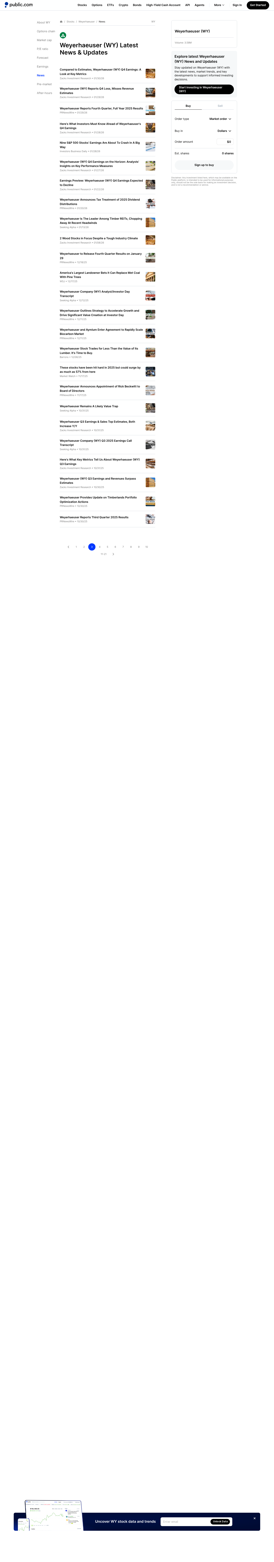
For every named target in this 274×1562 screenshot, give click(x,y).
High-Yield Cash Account (163, 5)
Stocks (82, 5)
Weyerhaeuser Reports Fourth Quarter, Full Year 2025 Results (101, 108)
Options (97, 5)
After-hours (44, 93)
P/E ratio (42, 49)
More (217, 5)
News (41, 75)
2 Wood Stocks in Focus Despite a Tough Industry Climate (99, 238)
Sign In (237, 5)
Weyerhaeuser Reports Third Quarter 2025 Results (94, 517)
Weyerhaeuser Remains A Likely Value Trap (89, 406)
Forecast (42, 58)
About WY (43, 22)
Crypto (123, 5)
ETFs (110, 5)
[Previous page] (68, 547)
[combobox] (220, 118)
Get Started (258, 5)
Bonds (137, 5)
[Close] (255, 1518)
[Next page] (113, 554)
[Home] (18, 5)
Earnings (42, 66)
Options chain (46, 31)
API (187, 5)
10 (146, 546)
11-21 (104, 554)
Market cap (44, 40)
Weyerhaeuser (86, 21)
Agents (199, 5)
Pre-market (44, 84)
